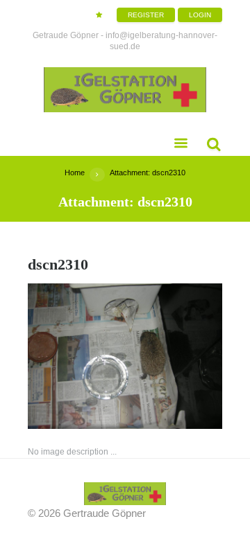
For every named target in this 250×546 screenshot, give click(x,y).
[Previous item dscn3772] (76, 356)
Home (75, 172)
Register (146, 15)
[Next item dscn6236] (173, 356)
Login (200, 15)
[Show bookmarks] (99, 15)
